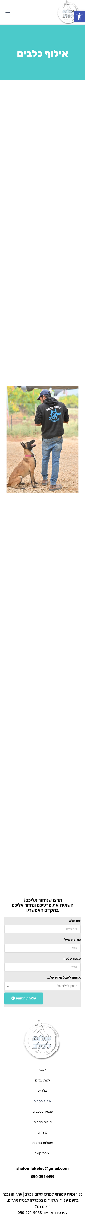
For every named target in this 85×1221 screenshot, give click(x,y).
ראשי (42, 1070)
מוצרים (42, 1132)
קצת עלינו (42, 1080)
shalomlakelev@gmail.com (42, 1168)
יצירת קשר (42, 1153)
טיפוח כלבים (43, 1122)
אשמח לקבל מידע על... (64, 977)
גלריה (42, 1091)
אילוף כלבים (42, 1101)
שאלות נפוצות (42, 1143)
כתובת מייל (72, 939)
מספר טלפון (72, 958)
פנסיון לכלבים (42, 1111)
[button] (8, 13)
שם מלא (75, 921)
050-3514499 (42, 1176)
